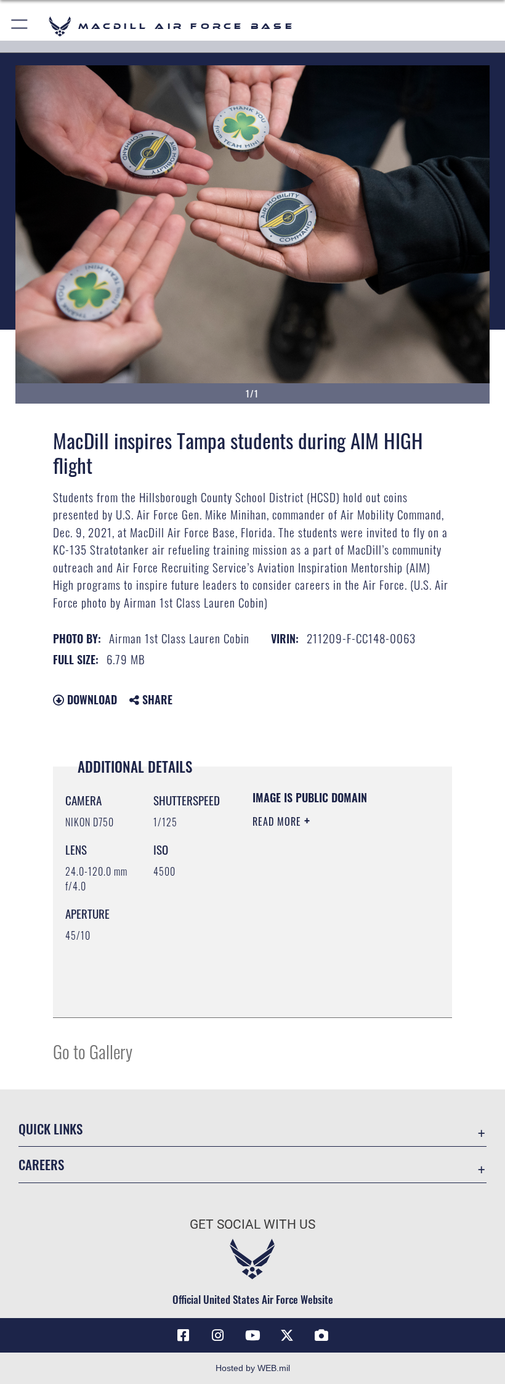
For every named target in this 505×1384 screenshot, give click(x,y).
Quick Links (50, 1128)
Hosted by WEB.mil (253, 1368)
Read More (278, 821)
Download (90, 699)
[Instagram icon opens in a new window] (218, 1335)
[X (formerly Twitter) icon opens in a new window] (287, 1335)
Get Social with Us (252, 1224)
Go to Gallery (92, 1051)
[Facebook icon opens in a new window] (183, 1335)
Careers (41, 1164)
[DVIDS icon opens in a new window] (321, 1335)
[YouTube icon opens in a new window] (252, 1335)
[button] (20, 26)
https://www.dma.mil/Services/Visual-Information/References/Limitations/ (327, 977)
